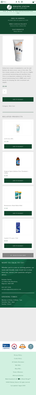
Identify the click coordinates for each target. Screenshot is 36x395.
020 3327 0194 (6, 287)
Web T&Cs (18, 365)
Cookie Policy (18, 358)
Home (4, 11)
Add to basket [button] (18, 146)
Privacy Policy (18, 355)
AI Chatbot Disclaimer (18, 362)
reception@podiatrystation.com (11, 289)
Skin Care (12, 106)
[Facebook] (16, 2)
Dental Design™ (26, 379)
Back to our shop (19, 255)
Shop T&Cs (18, 368)
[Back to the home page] (18, 7)
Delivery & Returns (18, 375)
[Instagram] (22, 2)
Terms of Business (18, 372)
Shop (10, 11)
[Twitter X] (19, 2)
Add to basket (18, 99)
